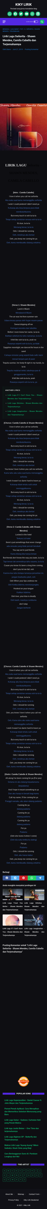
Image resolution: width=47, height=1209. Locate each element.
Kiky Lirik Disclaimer (31, 1200)
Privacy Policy (13, 1200)
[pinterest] (23, 878)
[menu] (5, 22)
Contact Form (34, 1194)
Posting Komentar (31, 49)
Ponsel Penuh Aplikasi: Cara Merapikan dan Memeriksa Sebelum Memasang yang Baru (22, 1112)
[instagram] (32, 13)
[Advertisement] (23, 77)
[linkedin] (37, 13)
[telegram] (40, 878)
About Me (9, 1194)
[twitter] (20, 13)
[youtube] (26, 13)
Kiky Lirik (23, 4)
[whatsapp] (9, 13)
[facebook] (15, 13)
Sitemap (21, 1194)
